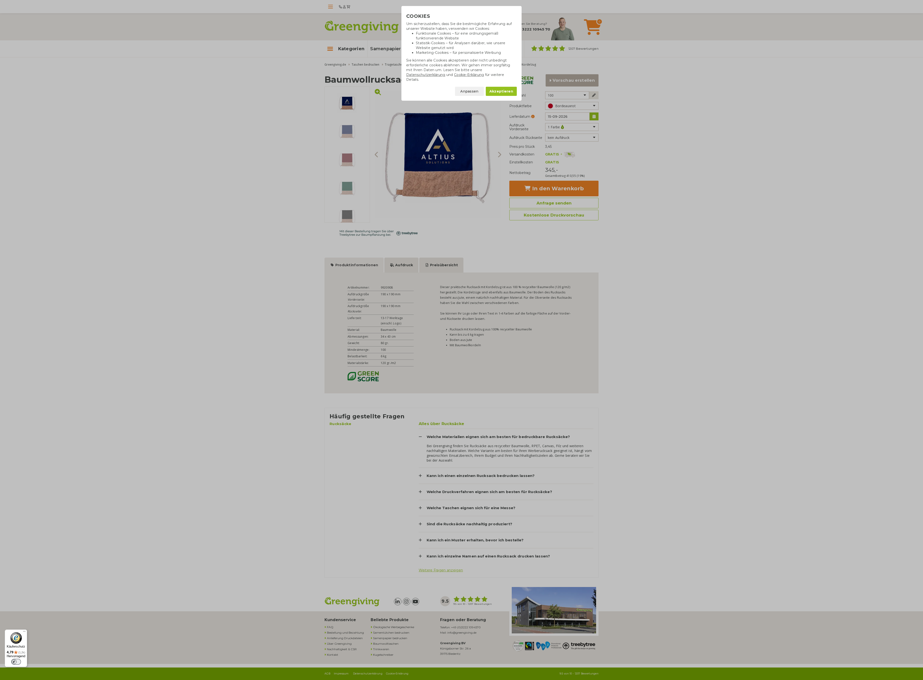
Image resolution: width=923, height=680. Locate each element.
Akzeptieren (501, 91)
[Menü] (24, 632)
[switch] (16, 662)
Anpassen (469, 91)
